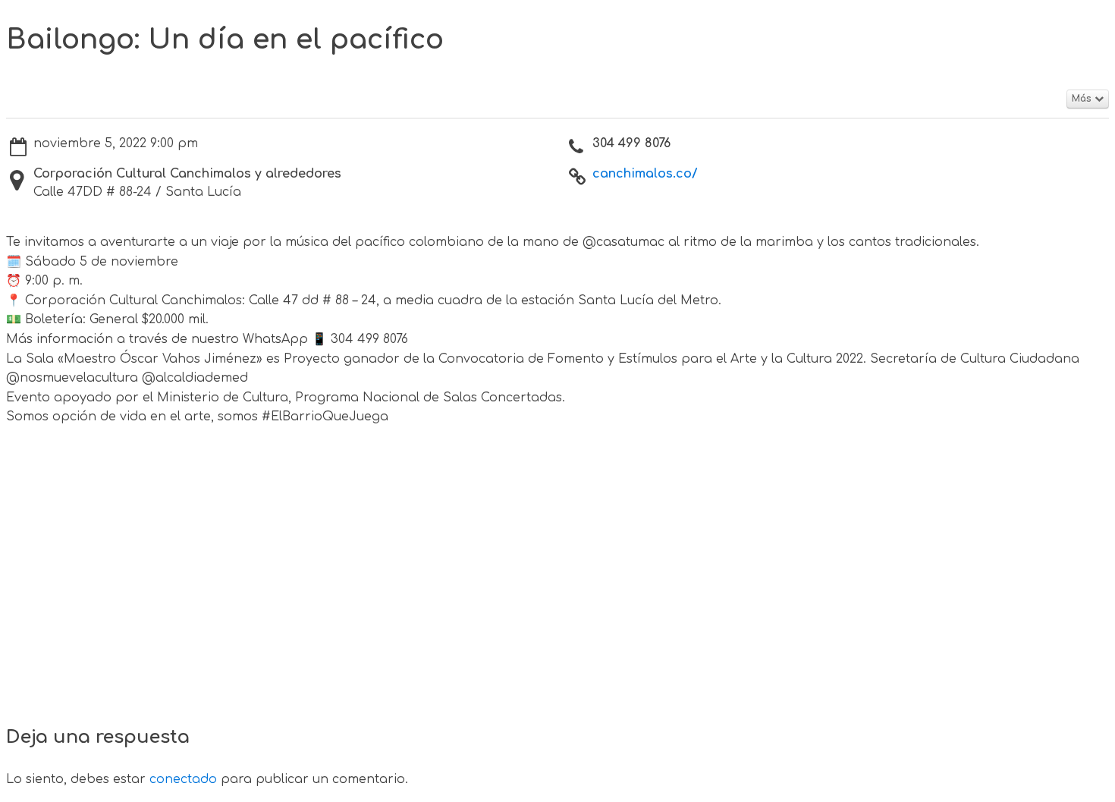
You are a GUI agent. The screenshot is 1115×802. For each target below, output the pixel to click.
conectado (183, 779)
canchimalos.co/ (645, 174)
